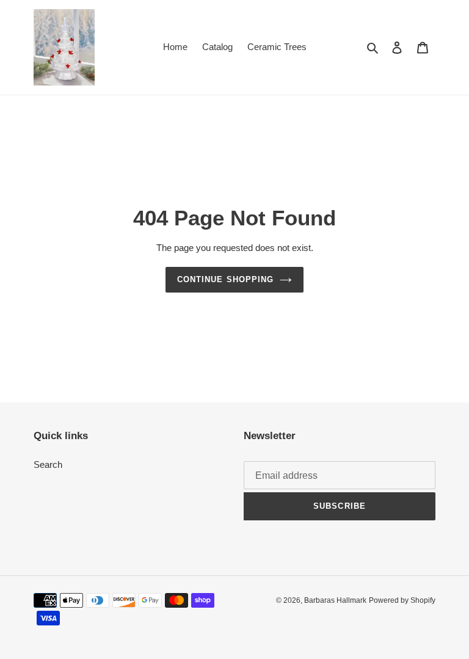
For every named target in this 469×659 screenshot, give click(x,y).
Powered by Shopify (402, 600)
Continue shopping (225, 279)
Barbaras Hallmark (335, 600)
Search (48, 464)
